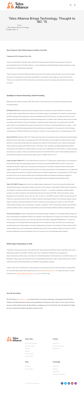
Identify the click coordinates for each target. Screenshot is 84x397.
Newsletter (56, 371)
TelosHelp (56, 366)
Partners (27, 351)
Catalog (55, 369)
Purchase (27, 366)
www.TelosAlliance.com (48, 270)
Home (19, 25)
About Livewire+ (30, 346)
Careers (27, 348)
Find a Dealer (29, 369)
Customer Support (58, 346)
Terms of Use (29, 356)
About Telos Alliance (31, 343)
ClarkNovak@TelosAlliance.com (25, 273)
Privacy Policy (29, 354)
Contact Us (56, 343)
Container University (59, 374)
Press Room (56, 348)
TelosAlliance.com (23, 299)
